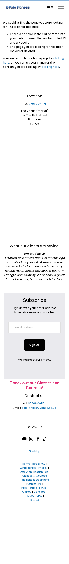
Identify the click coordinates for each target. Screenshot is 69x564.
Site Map (34, 451)
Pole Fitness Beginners (34, 480)
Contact (39, 492)
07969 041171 (37, 104)
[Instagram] (31, 439)
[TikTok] (44, 439)
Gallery (26, 492)
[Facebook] (38, 439)
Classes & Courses (34, 475)
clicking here (50, 67)
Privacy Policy (33, 495)
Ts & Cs (34, 500)
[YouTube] (24, 439)
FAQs (42, 488)
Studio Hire (34, 483)
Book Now (38, 464)
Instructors (41, 472)
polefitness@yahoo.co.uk (38, 408)
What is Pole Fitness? (33, 468)
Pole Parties (29, 488)
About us (26, 472)
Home (26, 464)
